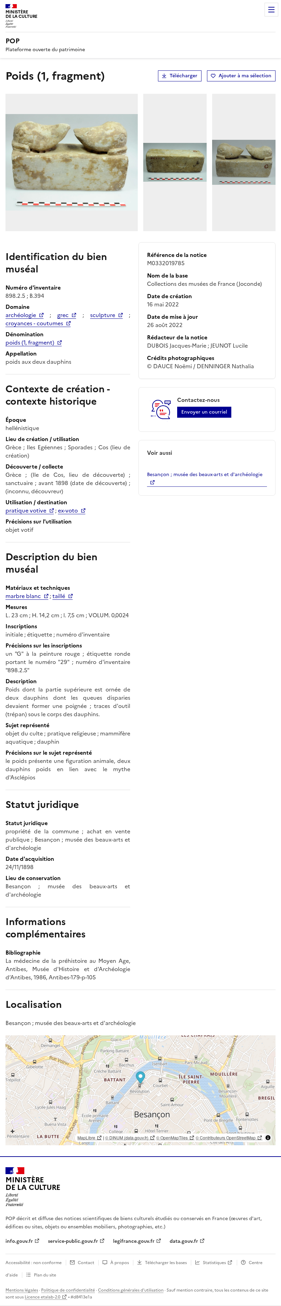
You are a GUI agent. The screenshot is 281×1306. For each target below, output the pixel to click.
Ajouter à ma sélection (245, 75)
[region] (140, 1090)
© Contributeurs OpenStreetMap (226, 1137)
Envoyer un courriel (204, 412)
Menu (271, 9)
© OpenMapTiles (172, 1137)
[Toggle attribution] (268, 1138)
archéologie (20, 315)
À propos (119, 1263)
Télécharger (183, 75)
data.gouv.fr (184, 1241)
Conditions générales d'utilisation (130, 1290)
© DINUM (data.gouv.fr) (126, 1137)
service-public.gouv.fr (73, 1241)
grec (63, 315)
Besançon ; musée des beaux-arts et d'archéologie (204, 474)
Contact (86, 1263)
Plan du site (45, 1275)
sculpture (102, 315)
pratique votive (25, 510)
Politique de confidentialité (68, 1290)
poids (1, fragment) (29, 342)
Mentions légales (21, 1290)
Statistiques (214, 1263)
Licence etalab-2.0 (42, 1297)
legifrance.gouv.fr (134, 1241)
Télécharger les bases (166, 1263)
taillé (58, 596)
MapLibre (86, 1137)
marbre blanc (23, 596)
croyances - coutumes (34, 323)
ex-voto (68, 510)
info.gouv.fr (19, 1241)
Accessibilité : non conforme (33, 1263)
